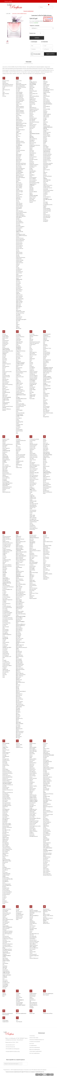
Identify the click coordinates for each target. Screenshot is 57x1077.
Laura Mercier (5, 580)
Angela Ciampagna (20, 214)
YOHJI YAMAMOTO (20, 1000)
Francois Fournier (33, 383)
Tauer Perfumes (5, 914)
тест (17, 1020)
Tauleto (4, 916)
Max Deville (18, 633)
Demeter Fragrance (6, 363)
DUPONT (4, 407)
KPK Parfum (45, 485)
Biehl (31, 131)
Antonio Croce (19, 242)
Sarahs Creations (47, 769)
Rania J (31, 755)
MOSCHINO (18, 722)
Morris (17, 721)
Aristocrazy (18, 276)
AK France (18, 136)
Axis (17, 323)
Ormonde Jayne (46, 570)
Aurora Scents (19, 316)
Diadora (4, 378)
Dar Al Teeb (4, 344)
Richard (31, 787)
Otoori (44, 575)
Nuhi (30, 594)
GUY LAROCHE (46, 410)
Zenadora (32, 998)
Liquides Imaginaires (6, 634)
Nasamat (31, 540)
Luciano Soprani (5, 664)
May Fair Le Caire (19, 638)
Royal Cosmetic (33, 823)
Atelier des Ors (19, 302)
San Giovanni (46, 756)
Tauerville (4, 915)
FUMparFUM (32, 396)
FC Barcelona (32, 344)
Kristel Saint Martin (47, 486)
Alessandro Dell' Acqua (21, 163)
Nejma (31, 551)
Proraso (4, 895)
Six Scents (45, 818)
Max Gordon (18, 634)
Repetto (31, 779)
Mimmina (18, 678)
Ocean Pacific (46, 537)
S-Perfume (45, 743)
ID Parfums (18, 444)
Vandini (31, 918)
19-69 (3, 87)
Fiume (31, 357)
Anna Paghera (19, 221)
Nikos (31, 573)
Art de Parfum (19, 287)
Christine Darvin (46, 159)
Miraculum (18, 681)
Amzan (17, 200)
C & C (44, 80)
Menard (17, 650)
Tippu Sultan (5, 958)
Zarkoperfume (33, 994)
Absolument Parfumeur (21, 87)
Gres (44, 397)
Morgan (17, 717)
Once (44, 555)
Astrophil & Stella (19, 298)
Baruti (31, 94)
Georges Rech (46, 354)
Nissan (31, 579)
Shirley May (45, 801)
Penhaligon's (5, 819)
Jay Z (31, 461)
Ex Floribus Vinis (19, 424)
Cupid (44, 213)
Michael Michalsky (20, 664)
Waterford (45, 911)
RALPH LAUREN (33, 747)
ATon (17, 309)
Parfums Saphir (5, 796)
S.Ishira (44, 744)
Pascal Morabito (5, 809)
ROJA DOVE (32, 811)
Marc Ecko (18, 585)
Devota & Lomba (6, 375)
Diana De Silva (5, 379)
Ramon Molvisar (33, 749)
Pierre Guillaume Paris (7, 849)
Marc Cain (18, 582)
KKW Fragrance (46, 476)
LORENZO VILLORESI (6, 647)
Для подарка (46, 994)
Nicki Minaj (32, 561)
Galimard (45, 338)
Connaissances (46, 191)
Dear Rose (4, 359)
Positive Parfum (5, 875)
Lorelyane (4, 646)
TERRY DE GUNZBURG (7, 927)
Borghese (32, 155)
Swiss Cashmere (46, 871)
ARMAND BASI (19, 279)
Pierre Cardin (5, 845)
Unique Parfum (19, 915)
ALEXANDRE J (19, 171)
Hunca (3, 490)
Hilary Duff (4, 468)
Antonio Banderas (20, 240)
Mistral (17, 687)
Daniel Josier (5, 341)
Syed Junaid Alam (47, 873)
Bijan (31, 134)
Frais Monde (32, 374)
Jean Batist (32, 463)
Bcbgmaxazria (33, 98)
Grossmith (45, 400)
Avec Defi (18, 320)
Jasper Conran (33, 459)
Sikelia (44, 808)
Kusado (44, 489)
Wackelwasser (46, 909)
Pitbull (3, 857)
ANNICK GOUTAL (19, 231)
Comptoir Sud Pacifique (48, 190)
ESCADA (18, 397)
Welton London (46, 914)
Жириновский (5, 1014)
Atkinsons (18, 307)
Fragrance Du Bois (33, 371)
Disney (3, 393)
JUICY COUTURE (33, 517)
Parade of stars (5, 765)
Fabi (30, 338)
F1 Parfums (32, 334)
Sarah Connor (46, 766)
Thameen (4, 929)
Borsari (31, 160)
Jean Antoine (32, 462)
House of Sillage (5, 481)
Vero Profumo (33, 925)
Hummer (4, 489)
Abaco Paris (18, 83)
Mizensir (18, 690)
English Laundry (19, 383)
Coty (44, 200)
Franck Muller (32, 380)
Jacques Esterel (33, 445)
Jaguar (31, 450)
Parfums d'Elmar (6, 780)
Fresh (31, 390)
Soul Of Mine (46, 832)
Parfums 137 (5, 774)
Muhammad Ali (19, 728)
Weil (44, 913)
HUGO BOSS (5, 485)
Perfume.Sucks (5, 826)
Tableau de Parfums (6, 909)
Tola (3, 964)
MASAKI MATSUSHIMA (20, 616)
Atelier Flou (18, 305)
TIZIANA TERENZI (6, 960)
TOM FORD (4, 967)
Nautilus (31, 546)
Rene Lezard (32, 774)
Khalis (44, 465)
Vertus (31, 931)
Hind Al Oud (4, 471)
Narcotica (32, 539)
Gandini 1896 (46, 340)
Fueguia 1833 (32, 394)
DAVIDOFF (4, 353)
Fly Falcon (32, 366)
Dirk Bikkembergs (6, 392)
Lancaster (4, 674)
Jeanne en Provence (34, 479)
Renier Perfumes (33, 778)
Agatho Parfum (19, 124)
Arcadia (17, 267)
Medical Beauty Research (21, 647)
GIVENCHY (45, 384)
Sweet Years (46, 868)
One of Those (46, 558)
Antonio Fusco (19, 244)
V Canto (31, 909)
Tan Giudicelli (5, 910)
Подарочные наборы (47, 1013)
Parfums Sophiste (6, 797)
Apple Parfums (19, 252)
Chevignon (45, 221)
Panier (3, 757)
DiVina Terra (5, 394)
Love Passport (5, 655)
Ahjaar (17, 128)
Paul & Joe (4, 813)
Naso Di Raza (32, 541)
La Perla (4, 555)
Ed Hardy (18, 338)
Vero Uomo (32, 927)
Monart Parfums (19, 699)
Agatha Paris (19, 122)
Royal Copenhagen (34, 822)
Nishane (31, 577)
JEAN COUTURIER (33, 466)
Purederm (4, 900)
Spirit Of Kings (46, 839)
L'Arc (3, 535)
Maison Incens (19, 553)
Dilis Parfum (5, 387)
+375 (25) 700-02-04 (10, 1046)
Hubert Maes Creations (7, 483)
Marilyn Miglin (19, 601)
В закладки (34, 41)
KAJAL (44, 439)
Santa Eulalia (46, 760)
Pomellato (4, 867)
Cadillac (45, 83)
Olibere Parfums (46, 548)
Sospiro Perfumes (47, 831)
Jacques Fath (32, 446)
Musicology (18, 733)
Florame (31, 363)
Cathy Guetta (46, 116)
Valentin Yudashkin (34, 910)
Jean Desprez (32, 467)
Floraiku (31, 362)
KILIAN (44, 468)
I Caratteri (18, 439)
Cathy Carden (46, 115)
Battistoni (32, 97)
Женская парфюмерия (7, 1013)
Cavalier (45, 118)
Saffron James (46, 748)
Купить (37, 37)
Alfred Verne (18, 173)
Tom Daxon (4, 965)
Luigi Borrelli (5, 669)
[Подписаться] (25, 1063)
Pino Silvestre (5, 855)
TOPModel (4, 976)
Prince (3, 882)
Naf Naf (31, 597)
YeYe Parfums (19, 997)
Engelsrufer (18, 381)
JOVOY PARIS (32, 515)
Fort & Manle (32, 367)
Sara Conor (45, 765)
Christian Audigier (47, 149)
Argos (17, 274)
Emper (17, 379)
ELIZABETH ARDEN (20, 363)
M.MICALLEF (18, 536)
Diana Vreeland (5, 381)
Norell (31, 586)
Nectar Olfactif (33, 549)
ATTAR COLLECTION (20, 311)
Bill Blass (31, 136)
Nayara (31, 548)
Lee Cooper (4, 598)
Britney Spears (33, 200)
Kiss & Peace (46, 474)
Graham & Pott (46, 393)
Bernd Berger (32, 119)
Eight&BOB (18, 347)
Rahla (31, 744)
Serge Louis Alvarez (47, 780)
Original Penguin (46, 564)
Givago (44, 383)
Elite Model (18, 361)
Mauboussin (18, 626)
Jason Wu (32, 458)
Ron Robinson (33, 815)
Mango (17, 577)
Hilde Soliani (5, 470)
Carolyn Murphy (46, 106)
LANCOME (8, 13)
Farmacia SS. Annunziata (35, 341)
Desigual (4, 372)
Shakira (44, 795)
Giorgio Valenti (46, 379)
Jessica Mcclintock (33, 528)
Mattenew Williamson (20, 624)
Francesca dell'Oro (34, 376)
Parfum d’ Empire (6, 770)
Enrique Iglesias (19, 387)
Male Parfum (18, 572)
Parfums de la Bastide (7, 782)
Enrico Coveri (19, 384)
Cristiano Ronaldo (47, 209)
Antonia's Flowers (20, 238)
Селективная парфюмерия (35, 1051)
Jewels (31, 486)
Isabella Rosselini (19, 461)
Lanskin (4, 573)
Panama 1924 (5, 753)
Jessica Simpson (33, 483)
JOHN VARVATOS (33, 506)
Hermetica (4, 462)
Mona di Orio (18, 697)
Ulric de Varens (19, 911)
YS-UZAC (18, 1001)
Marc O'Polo (18, 589)
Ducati (3, 405)
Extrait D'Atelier (19, 429)
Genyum (45, 350)
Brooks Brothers (33, 177)
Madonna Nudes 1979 (21, 541)
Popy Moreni (5, 869)
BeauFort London (33, 101)
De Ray (3, 357)
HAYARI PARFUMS (6, 450)
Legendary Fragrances (7, 599)
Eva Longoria (19, 418)
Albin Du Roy (18, 160)
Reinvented (32, 768)
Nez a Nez (32, 558)
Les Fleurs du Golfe (6, 613)
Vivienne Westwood (34, 958)
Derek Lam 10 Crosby (7, 371)
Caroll (44, 105)
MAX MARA (18, 635)
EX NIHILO (18, 425)
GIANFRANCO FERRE (47, 368)
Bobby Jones (32, 198)
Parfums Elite (5, 788)
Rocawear (32, 804)
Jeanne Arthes (33, 477)
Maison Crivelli (19, 548)
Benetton (32, 114)
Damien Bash (5, 338)
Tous (3, 978)
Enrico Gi (18, 385)
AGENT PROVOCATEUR (21, 125)
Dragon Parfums (6, 402)
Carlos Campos (46, 100)
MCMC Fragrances (20, 644)
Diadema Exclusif (6, 376)
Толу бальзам (19, 1021)
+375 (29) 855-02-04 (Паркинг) (12, 1048)
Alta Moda (18, 180)
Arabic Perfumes (19, 262)
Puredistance (5, 902)
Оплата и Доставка (34, 1037)
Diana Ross (4, 380)
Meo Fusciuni (19, 652)
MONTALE (18, 709)
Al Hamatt (18, 143)
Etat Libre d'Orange (20, 412)
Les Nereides (5, 616)
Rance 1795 (32, 753)
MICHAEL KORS (19, 662)
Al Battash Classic (20, 141)
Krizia (44, 493)
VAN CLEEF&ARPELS (34, 915)
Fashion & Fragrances (34, 343)
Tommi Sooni (5, 969)
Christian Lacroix (46, 152)
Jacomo (31, 443)
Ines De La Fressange (20, 454)
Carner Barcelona (47, 102)
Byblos (31, 193)
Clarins (44, 173)
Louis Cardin (5, 651)
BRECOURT (32, 172)
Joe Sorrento (32, 529)
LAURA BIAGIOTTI (6, 579)
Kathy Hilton (45, 449)
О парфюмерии (33, 1045)
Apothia (17, 251)
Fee (30, 347)
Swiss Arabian (46, 869)
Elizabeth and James (20, 362)
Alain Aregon (19, 154)
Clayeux (45, 174)
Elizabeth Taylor (19, 365)
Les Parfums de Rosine (7, 617)
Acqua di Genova (19, 94)
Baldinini (31, 85)
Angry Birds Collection (21, 216)
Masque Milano (19, 617)
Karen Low (45, 443)
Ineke (17, 453)
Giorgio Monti (46, 416)
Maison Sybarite (19, 558)
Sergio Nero (45, 784)
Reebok (31, 761)
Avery (17, 322)
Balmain (31, 88)
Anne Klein (18, 229)
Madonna (18, 540)
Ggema (44, 363)
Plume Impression (6, 859)
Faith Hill (31, 339)
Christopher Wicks (47, 164)
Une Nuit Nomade (19, 914)
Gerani (44, 357)
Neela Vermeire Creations (35, 550)
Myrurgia (18, 737)
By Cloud (31, 190)
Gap (44, 343)
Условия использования (35, 1041)
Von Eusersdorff (33, 954)
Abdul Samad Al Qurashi (21, 84)
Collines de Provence (47, 185)
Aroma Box (18, 283)
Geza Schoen (46, 362)
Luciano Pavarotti (6, 662)
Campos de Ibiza (46, 92)
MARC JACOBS (19, 586)
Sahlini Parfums (46, 751)
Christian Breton (46, 150)
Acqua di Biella (19, 93)
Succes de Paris (46, 860)
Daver (3, 347)
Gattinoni (45, 344)
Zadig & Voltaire (33, 993)
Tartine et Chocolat (6, 913)
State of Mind (46, 844)
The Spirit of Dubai (6, 945)
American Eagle (19, 191)
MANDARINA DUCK (20, 576)
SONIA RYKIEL (46, 826)
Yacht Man (18, 993)
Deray (3, 368)
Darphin (4, 345)
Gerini (44, 358)
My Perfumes (19, 736)
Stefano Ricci (46, 845)
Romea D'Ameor (33, 813)
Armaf (17, 278)
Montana (18, 710)
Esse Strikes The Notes (21, 405)
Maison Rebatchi (19, 557)
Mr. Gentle (18, 726)
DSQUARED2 (5, 403)
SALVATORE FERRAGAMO (48, 755)
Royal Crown (32, 824)
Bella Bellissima (33, 107)
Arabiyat (18, 264)
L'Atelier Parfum (5, 541)
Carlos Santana (46, 101)
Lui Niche (4, 668)
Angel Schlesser (19, 213)
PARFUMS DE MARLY (6, 783)
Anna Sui (18, 223)
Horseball (4, 479)
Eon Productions (19, 389)
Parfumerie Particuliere (7, 773)
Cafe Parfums (46, 85)
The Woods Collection (7, 950)
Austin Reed (18, 318)
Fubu (31, 393)
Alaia (17, 152)
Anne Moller (18, 230)
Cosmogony (45, 198)
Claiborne (45, 172)
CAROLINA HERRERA (47, 103)
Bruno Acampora (33, 180)
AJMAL (17, 132)
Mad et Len (18, 537)
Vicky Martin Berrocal (34, 933)
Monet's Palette (19, 701)
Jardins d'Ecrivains (33, 457)
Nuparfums (32, 595)
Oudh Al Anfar (46, 577)
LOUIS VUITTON (5, 653)
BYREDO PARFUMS (34, 195)
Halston (4, 441)
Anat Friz (18, 202)
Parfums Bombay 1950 (7, 777)
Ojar (44, 542)
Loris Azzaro (5, 648)
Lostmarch (4, 650)
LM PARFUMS (5, 638)
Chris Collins (45, 147)
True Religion (5, 984)
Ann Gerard (18, 220)
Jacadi (31, 441)
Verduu (31, 924)
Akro (17, 137)
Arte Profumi (18, 291)
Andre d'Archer (19, 203)
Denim (3, 365)
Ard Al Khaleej (19, 269)
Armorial (18, 280)
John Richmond (33, 505)
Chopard (45, 145)
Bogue (31, 149)
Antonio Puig (19, 247)
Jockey (31, 499)
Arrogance (18, 285)
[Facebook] (7, 1055)
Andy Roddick (19, 207)
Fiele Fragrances (33, 352)
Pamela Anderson (6, 752)
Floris (31, 365)
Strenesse (45, 859)
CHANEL (45, 131)
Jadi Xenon (32, 449)
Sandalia (45, 757)
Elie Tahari (18, 358)
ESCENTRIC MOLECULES (21, 398)
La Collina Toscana (6, 545)
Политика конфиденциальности (37, 1039)
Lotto (3, 675)
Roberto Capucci (33, 798)
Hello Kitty (4, 454)
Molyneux (18, 696)
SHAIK (44, 792)
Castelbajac (45, 220)
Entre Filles (18, 388)
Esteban (18, 409)
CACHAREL (45, 82)
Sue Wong (45, 862)
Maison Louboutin (20, 554)
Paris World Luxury (6, 804)
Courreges (45, 202)
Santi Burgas (46, 762)
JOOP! (31, 508)
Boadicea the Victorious (35, 145)
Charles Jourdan (46, 134)
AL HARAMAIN (19, 145)
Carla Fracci (45, 98)
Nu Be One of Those (34, 593)
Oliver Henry (45, 550)
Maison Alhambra (19, 546)
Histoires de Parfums (6, 474)
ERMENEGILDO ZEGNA (21, 394)
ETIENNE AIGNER (19, 415)
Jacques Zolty (32, 448)
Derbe (3, 370)
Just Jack (31, 524)
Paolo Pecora (5, 764)
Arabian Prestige (19, 260)
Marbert (17, 581)
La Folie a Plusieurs (6, 549)
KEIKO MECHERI (46, 453)
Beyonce (31, 128)
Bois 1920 (32, 151)
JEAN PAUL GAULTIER (34, 472)
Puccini (4, 898)
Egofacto (18, 345)
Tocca (3, 962)
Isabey (17, 463)
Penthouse (4, 822)
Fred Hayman (32, 387)
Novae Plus (32, 590)
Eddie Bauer (18, 339)
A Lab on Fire (19, 80)
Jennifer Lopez (33, 526)
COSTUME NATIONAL (47, 199)
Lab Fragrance (5, 561)
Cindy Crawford (46, 169)
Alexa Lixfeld (18, 167)
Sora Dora (45, 828)
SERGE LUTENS (46, 782)
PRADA (3, 876)
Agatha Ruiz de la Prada (21, 123)
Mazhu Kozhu (19, 639)
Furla (31, 397)
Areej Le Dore (19, 272)
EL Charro (18, 352)
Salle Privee (45, 752)
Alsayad (17, 178)
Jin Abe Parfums (33, 490)
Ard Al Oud (18, 270)
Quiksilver (18, 746)
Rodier (31, 808)
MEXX (17, 657)
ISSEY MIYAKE (19, 465)
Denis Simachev (5, 366)
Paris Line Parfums (6, 802)
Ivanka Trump (19, 467)
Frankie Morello (33, 384)
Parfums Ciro (5, 778)
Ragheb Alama (33, 743)
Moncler (17, 700)
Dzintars (4, 410)
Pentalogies (5, 820)
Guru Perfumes (46, 406)
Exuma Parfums (19, 430)
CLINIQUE (45, 178)
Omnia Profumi (46, 554)
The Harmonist (5, 936)
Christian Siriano (46, 156)
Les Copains (5, 610)
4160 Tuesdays (5, 93)
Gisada (44, 380)
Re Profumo (32, 760)
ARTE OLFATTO (19, 289)
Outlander (45, 579)
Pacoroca (4, 746)
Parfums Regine (5, 795)
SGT (44, 791)
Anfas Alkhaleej (19, 211)
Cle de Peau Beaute (47, 176)
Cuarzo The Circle (47, 211)
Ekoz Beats (18, 349)
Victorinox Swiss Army (34, 941)
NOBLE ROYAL (33, 581)
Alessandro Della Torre (21, 164)
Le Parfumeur (5, 595)
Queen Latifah (19, 744)
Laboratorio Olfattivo (6, 564)
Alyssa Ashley (19, 187)
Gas (44, 415)
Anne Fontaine (19, 227)
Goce (44, 387)
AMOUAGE (18, 198)
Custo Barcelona (46, 216)
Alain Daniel (18, 155)
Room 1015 (32, 817)
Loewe (3, 641)
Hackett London (5, 439)
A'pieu (17, 82)
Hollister (4, 475)
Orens (44, 562)
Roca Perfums (33, 802)
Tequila (4, 924)
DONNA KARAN (5, 400)
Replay (31, 780)
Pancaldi (4, 755)
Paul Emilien (5, 814)
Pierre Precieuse (6, 850)
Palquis (4, 751)
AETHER (18, 118)
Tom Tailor (4, 968)
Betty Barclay (32, 125)
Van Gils (31, 916)
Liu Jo (3, 635)
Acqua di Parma (19, 97)
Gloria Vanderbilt (46, 385)
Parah (3, 766)
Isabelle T (18, 462)
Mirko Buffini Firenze (20, 682)
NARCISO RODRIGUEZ (34, 537)
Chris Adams (46, 146)
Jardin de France (33, 454)
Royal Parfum (32, 828)
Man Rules (18, 573)
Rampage (32, 752)
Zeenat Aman (32, 996)
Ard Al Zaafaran (19, 271)
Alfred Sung (18, 328)
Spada (44, 836)
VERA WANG (32, 922)
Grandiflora (45, 394)
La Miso (4, 554)
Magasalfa (18, 542)
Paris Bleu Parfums (6, 798)
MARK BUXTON (19, 607)
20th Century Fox (6, 89)
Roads (31, 793)
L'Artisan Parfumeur (6, 536)
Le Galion (4, 592)
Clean (44, 177)
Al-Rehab (18, 151)
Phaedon (4, 833)
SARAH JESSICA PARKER (48, 768)
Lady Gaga (4, 568)
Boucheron (32, 167)
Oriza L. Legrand (46, 566)
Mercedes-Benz (19, 655)
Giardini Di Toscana (47, 370)
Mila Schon (18, 672)
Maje (17, 568)
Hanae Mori (4, 445)
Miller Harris (18, 677)
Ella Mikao (18, 368)
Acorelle (17, 91)
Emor (17, 378)
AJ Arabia (18, 131)
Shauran (45, 797)
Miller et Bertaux (19, 675)
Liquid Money (5, 633)
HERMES (4, 461)
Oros (44, 571)
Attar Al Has (18, 310)
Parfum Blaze (5, 769)
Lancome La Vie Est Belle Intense (19, 13)
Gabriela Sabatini (47, 334)
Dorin (3, 401)
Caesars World (46, 84)
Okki (44, 544)
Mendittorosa (19, 651)
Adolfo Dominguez (20, 106)
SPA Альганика (46, 835)
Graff (44, 392)
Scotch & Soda (46, 774)
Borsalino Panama (33, 159)
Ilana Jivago (18, 449)
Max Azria (18, 631)
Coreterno (45, 194)
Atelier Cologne (19, 301)
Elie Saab (18, 357)
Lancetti (4, 571)
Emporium (18, 380)
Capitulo (45, 94)
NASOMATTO (32, 542)
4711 (3, 94)
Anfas (17, 209)
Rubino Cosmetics (33, 831)
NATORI (31, 544)
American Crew (19, 190)
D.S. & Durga (5, 335)
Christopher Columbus (48, 163)
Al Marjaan (18, 147)
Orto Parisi (45, 572)
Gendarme (45, 345)
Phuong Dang (5, 842)
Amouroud (18, 199)
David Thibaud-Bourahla (7, 350)
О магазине (32, 1035)
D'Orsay (4, 334)
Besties (31, 123)
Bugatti (31, 202)
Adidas (17, 105)
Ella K (17, 366)
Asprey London (19, 294)
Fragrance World (33, 372)
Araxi (17, 266)
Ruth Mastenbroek (34, 836)
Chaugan (45, 138)
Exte (17, 433)
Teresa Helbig (5, 925)
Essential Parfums (20, 406)
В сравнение (44, 41)
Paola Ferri (4, 761)
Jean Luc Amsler (33, 470)
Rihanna (31, 791)
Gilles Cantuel (46, 372)
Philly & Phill (5, 840)
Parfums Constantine (7, 779)
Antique (17, 236)
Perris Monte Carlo (6, 829)
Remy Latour (32, 770)
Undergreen (18, 913)
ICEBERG (18, 441)
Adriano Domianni (20, 110)
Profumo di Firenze (6, 893)
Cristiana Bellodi (46, 208)
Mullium (17, 730)
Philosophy (4, 841)
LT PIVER (4, 660)
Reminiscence (33, 769)
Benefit (31, 113)
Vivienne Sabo (33, 951)
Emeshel (18, 374)
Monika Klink (18, 702)
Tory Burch (4, 977)
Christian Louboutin (47, 154)
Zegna (31, 997)
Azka (17, 325)
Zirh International (33, 1003)
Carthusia (45, 111)
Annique (18, 233)
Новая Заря (32, 1013)
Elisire (17, 359)
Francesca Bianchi (33, 375)
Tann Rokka (5, 911)
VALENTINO (32, 913)
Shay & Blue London (47, 800)
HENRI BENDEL (5, 457)
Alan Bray (18, 158)
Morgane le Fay (19, 718)
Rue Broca (32, 833)
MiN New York (19, 679)
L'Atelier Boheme (6, 537)
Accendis (18, 89)
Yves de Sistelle (19, 1002)
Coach (44, 182)
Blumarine (32, 143)
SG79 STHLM (46, 789)
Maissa (17, 563)
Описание (28, 61)
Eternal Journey (19, 414)
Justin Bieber (32, 525)
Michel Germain (19, 665)
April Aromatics (19, 253)
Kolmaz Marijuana (47, 479)
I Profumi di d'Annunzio (21, 440)
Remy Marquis (33, 771)
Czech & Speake (46, 217)
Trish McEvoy (5, 981)
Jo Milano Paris (33, 497)
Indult (17, 452)
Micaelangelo (19, 659)
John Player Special (34, 503)
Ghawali (45, 365)
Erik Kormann (19, 392)
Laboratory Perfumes (7, 566)
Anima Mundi (19, 217)
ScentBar (45, 771)
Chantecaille (46, 133)
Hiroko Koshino (5, 472)
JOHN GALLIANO (33, 501)
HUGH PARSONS (5, 484)
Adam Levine (19, 103)
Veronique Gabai (33, 928)
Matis (17, 622)
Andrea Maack (19, 204)
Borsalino (32, 158)
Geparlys (45, 356)
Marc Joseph (18, 588)
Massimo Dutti (19, 619)
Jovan (31, 514)
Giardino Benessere (47, 371)
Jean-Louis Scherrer (34, 475)
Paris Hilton (4, 801)
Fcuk (30, 345)
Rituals (31, 792)
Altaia (17, 181)
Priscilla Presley (5, 888)
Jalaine (31, 452)
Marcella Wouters (20, 593)
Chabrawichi (45, 129)
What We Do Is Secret (48, 918)
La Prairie (4, 557)
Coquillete (45, 193)
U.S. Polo (18, 909)
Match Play (18, 620)
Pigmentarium (5, 853)
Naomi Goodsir (33, 536)
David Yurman (5, 352)
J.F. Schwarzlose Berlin (34, 439)
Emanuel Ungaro (19, 372)
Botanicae (32, 163)
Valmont (31, 914)
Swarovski (45, 866)
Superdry (45, 863)
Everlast (17, 420)
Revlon (31, 784)
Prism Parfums (5, 889)
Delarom (4, 361)
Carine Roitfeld (46, 96)
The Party (4, 940)
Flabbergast (32, 358)
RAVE (31, 757)
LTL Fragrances (5, 661)
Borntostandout (33, 156)
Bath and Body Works (34, 96)
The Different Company (7, 931)
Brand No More (33, 171)
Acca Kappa (18, 88)
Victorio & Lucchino (34, 942)
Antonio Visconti (19, 248)
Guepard (45, 402)
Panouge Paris (5, 759)
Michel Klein (18, 666)
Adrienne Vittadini (20, 111)
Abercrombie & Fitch (20, 85)
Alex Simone (18, 165)
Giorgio (44, 375)
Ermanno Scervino (20, 393)
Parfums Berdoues (6, 775)
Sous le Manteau (46, 833)
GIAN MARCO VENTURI (48, 367)
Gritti (44, 398)
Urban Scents (19, 918)
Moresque (18, 715)
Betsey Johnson (33, 124)
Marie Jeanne (19, 599)
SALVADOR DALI (46, 753)
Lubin (3, 677)
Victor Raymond (33, 937)
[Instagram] (10, 1055)
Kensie (44, 458)
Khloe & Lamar (46, 466)
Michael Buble (19, 660)
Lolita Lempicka (5, 642)
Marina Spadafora (20, 606)
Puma (3, 899)
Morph (17, 719)
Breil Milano (32, 174)
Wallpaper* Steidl (47, 910)
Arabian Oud (18, 258)
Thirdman (4, 954)
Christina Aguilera (47, 158)
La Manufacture (5, 551)
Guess (44, 405)
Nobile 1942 (32, 580)
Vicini (31, 932)
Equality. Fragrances (20, 390)
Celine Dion (45, 122)
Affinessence (19, 119)
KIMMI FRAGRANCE (47, 472)
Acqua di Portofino (20, 98)
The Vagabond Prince (7, 949)
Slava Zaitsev (46, 819)
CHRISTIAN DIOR (46, 151)
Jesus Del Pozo (33, 484)
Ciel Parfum (45, 165)
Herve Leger (5, 467)
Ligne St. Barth (5, 626)
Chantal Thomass (47, 132)
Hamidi (3, 443)
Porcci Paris (5, 872)
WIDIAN (44, 920)
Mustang (18, 735)
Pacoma (4, 744)
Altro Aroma (18, 182)
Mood (17, 713)
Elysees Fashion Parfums (21, 371)
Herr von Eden (5, 465)
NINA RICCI (32, 575)
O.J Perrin (45, 535)
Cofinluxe (45, 184)
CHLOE (44, 142)
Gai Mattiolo (45, 335)
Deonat (4, 367)
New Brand (32, 554)
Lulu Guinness (5, 672)
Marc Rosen (18, 590)
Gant (44, 341)
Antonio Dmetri (19, 243)
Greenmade (45, 396)
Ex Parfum (18, 427)
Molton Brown (19, 695)
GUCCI (44, 401)
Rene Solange (33, 775)
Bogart (31, 147)
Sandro (44, 759)
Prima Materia (5, 881)
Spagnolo (45, 837)
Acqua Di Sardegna (20, 100)
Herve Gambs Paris (6, 466)
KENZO (44, 459)
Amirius (17, 193)
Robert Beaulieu (33, 795)
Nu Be (31, 592)
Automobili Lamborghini (21, 319)
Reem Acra (32, 764)
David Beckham (5, 348)
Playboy (4, 858)
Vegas (31, 919)
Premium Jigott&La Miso (7, 878)
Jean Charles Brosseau (34, 465)
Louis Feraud (5, 652)
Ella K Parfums (19, 367)
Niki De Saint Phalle (34, 572)
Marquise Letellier (20, 611)
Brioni (31, 176)
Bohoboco (32, 150)
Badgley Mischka (33, 82)
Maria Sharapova (19, 595)
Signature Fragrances (48, 806)
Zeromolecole (32, 1000)
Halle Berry (4, 440)
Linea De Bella (5, 630)
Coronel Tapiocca (47, 196)
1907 (3, 88)
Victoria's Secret (33, 940)
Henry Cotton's (5, 458)
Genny (44, 347)
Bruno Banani (32, 181)
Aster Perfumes (19, 296)
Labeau (4, 562)
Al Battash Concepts (20, 142)
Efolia (17, 344)
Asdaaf (17, 292)
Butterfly (31, 187)
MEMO (17, 648)
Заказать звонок (8, 1)
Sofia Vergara (46, 823)
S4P (44, 747)
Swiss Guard (45, 872)
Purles (3, 903)
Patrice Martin (5, 810)
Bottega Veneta (33, 165)
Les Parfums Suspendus (7, 619)
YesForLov (18, 996)
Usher (17, 919)
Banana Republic (33, 91)
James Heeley (32, 453)
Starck (44, 841)
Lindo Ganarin (5, 629)
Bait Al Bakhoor (33, 83)
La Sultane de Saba (6, 559)
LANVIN (4, 575)
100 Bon (4, 82)
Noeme (31, 582)
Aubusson (18, 315)
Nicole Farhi (32, 567)
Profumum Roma (6, 894)
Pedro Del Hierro (5, 818)
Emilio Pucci (18, 375)
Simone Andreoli (46, 810)
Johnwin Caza (32, 507)
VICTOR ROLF (32, 938)
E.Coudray (18, 334)
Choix (44, 143)
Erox (17, 396)
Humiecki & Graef (6, 488)
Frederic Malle (33, 389)
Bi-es (31, 129)
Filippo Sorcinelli (33, 354)
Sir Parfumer (46, 815)
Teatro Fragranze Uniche (7, 919)
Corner (44, 195)
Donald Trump (5, 398)
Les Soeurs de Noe (6, 622)
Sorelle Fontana (46, 829)
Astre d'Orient (19, 297)
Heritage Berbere (6, 459)
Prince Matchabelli (6, 884)
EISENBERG (18, 348)
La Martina (4, 553)
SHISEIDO (45, 802)
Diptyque (4, 390)
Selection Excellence (47, 777)
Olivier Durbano (46, 551)
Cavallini (45, 119)
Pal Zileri (4, 748)
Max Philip (18, 637)
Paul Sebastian (5, 815)
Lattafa (4, 576)
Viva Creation (32, 949)
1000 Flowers (5, 83)
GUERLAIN (45, 403)
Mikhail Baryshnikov (20, 669)
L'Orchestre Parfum (6, 544)
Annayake (18, 225)
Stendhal (45, 849)
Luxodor (4, 673)
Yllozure (17, 998)
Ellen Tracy (18, 370)
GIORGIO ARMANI (47, 376)
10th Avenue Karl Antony (7, 84)
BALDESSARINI (33, 84)
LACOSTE (4, 567)
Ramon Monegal (33, 751)
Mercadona (18, 653)
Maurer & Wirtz (19, 628)
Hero (3, 463)
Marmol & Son (19, 608)
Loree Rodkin (5, 644)
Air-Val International (20, 129)
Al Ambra (18, 138)
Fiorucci (31, 356)
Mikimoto (18, 670)
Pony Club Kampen (6, 868)
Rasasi (31, 756)
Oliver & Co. (45, 549)
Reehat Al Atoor (33, 762)
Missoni (17, 686)
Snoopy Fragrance (47, 822)
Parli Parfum (5, 806)
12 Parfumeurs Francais (7, 85)
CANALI (44, 93)
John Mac (32, 502)
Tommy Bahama (5, 971)
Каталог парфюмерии (28, 11)
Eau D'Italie (18, 335)
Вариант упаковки (34, 25)
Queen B (18, 743)
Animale (17, 218)
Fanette (31, 340)
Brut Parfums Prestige (34, 182)
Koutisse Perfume (47, 484)
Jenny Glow (32, 480)
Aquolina (18, 256)
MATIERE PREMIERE (20, 621)
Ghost (44, 366)
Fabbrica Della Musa (34, 335)
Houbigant (4, 480)
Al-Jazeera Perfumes (20, 150)
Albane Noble (19, 159)
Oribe (44, 563)
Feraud (31, 349)
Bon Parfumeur (33, 152)
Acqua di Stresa (19, 101)
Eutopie (17, 416)
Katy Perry (45, 450)
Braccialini (32, 199)
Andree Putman (19, 205)
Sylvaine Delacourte (47, 875)
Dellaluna (4, 362)
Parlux (3, 808)
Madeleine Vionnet (20, 539)
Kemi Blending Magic (47, 454)
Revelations (32, 782)
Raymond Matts (33, 759)
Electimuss (18, 354)
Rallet (31, 746)
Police (3, 866)
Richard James (33, 788)
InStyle (17, 459)
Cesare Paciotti (46, 125)
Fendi (31, 348)
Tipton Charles (5, 959)
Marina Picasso (19, 604)
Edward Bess (19, 343)
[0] (47, 5)
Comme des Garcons (47, 187)
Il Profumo (18, 446)
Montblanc (18, 712)
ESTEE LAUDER (19, 410)
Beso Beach (32, 120)
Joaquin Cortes (33, 498)
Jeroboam (32, 481)
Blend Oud (32, 141)
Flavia (31, 359)
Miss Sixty (18, 684)
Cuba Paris (45, 212)
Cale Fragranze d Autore (48, 89)
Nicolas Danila (33, 566)
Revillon (31, 783)
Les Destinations (6, 611)
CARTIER (45, 113)
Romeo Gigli (32, 814)
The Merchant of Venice (7, 938)
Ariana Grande (19, 275)
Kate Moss (45, 446)
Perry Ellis (4, 831)
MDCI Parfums (19, 646)
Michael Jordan (19, 661)
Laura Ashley (5, 577)
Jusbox (31, 523)
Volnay (31, 953)
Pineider (4, 854)
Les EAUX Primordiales (7, 612)
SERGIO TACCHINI (47, 786)
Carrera (44, 110)
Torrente (4, 987)
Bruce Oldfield (33, 178)
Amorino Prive (19, 196)
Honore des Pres (6, 477)
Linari (3, 628)
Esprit (17, 402)
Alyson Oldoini (19, 186)
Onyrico (44, 561)
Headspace (4, 452)
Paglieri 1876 (5, 747)
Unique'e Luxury (19, 916)
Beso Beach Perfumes (34, 122)
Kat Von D (45, 445)
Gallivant (45, 339)
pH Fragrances (5, 832)
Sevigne (45, 787)
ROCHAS (31, 806)
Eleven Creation (19, 356)
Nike (30, 571)
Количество (32, 33)
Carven (44, 218)
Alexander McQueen (20, 168)
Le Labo (4, 593)
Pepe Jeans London (6, 823)
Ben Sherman (32, 111)
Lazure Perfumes (6, 585)
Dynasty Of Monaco (6, 409)
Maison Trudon (19, 562)
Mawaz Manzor (19, 629)
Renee (31, 777)
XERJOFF (4, 994)
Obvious (45, 536)
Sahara (44, 749)
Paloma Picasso (5, 749)
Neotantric (32, 553)
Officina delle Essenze (48, 541)
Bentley (31, 115)
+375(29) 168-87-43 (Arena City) (13, 1051)
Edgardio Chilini (19, 341)
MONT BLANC (19, 706)
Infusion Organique (20, 455)
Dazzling (4, 354)
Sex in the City (46, 788)
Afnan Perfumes (19, 120)
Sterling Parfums (46, 857)
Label (3, 563)
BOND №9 (32, 154)
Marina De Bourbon (20, 602)
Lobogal (4, 639)
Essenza (18, 407)
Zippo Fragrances (33, 1002)
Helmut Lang (5, 455)
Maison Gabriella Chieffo (21, 551)
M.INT (17, 535)
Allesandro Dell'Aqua (20, 177)
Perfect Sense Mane (6, 824)
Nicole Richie (32, 570)
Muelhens (18, 727)
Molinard (18, 692)
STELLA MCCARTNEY (47, 847)
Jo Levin (31, 494)
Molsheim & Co (19, 693)
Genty (44, 349)
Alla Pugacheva (19, 176)
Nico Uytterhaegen (34, 562)
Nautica (31, 545)
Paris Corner (5, 800)
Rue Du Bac (32, 835)
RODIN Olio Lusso (33, 809)
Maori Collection (19, 579)
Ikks (17, 445)
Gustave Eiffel (46, 407)
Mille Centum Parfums (20, 674)
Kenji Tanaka (46, 455)
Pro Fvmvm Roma (6, 890)
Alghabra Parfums (20, 174)
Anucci (17, 249)
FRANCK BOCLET (33, 379)
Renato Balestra (33, 773)
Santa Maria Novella (47, 761)
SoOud (44, 827)
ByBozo (31, 194)
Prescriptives (5, 880)
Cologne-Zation (46, 186)
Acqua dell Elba (19, 92)
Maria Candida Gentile (21, 594)
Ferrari (31, 350)
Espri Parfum (19, 401)
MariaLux (18, 598)
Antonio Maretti (19, 245)
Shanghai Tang (46, 796)
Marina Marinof (19, 603)
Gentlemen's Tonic (47, 348)
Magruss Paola (19, 545)
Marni (17, 610)
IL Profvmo (18, 448)
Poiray (3, 863)
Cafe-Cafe (45, 87)
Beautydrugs (32, 103)
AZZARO (18, 327)
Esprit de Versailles (20, 403)
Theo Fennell (5, 951)
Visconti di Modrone (34, 947)
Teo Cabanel (5, 923)
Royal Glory (32, 827)
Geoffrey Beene (46, 352)
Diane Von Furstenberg (7, 384)
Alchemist (18, 162)
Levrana (4, 625)
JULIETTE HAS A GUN (34, 520)
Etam (17, 411)
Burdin (31, 186)
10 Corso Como (5, 80)
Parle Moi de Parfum (6, 805)
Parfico (4, 768)
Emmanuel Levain (20, 376)
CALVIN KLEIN (46, 91)
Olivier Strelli (45, 553)
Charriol (45, 137)
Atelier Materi (19, 306)
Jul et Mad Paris (33, 519)
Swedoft (45, 867)
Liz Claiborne (5, 637)
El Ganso (18, 353)
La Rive (4, 558)
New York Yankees (34, 555)
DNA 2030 (4, 396)
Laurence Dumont (6, 581)
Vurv (30, 956)
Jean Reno (32, 474)
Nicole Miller (32, 568)
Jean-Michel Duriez (34, 476)
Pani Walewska (5, 756)
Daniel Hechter (5, 340)
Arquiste (18, 284)
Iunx (17, 466)
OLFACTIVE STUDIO (47, 545)
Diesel (3, 385)
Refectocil (32, 765)
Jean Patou (32, 471)
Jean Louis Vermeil (33, 468)
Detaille (4, 374)
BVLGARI (31, 189)
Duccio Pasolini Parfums (7, 406)
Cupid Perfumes (46, 214)
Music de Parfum (19, 732)
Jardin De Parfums (33, 455)
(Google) (22, 1071)
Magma (17, 544)
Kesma (44, 463)
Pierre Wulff (5, 851)
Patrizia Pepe (5, 811)
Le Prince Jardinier (6, 597)
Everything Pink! (19, 421)
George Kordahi (46, 353)
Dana (3, 339)
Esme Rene (18, 400)
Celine (44, 120)
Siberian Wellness (47, 804)
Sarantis (45, 770)
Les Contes (4, 608)
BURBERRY (32, 185)
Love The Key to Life (6, 656)
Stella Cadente (46, 846)
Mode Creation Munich (21, 691)
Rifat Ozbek (32, 789)
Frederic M (32, 388)
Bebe (31, 105)
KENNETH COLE (46, 457)
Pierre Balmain (5, 844)
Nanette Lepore (33, 535)
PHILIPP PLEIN (5, 837)
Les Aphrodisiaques (6, 606)
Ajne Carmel (18, 133)
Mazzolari (18, 641)
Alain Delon (18, 156)
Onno (44, 559)
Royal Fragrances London (35, 826)
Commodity (45, 189)
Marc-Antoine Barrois (20, 592)
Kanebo (45, 440)
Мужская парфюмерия (21, 1013)
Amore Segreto (19, 194)
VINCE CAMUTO (33, 946)
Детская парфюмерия (48, 993)
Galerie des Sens (46, 336)
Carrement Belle (46, 109)
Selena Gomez (46, 778)
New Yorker (32, 557)
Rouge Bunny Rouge (34, 820)
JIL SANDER (32, 488)
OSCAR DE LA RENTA (47, 573)
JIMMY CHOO (32, 489)
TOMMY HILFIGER (6, 972)
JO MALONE (32, 496)
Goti (44, 390)
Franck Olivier (32, 381)
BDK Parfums (32, 100)
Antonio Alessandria (20, 239)
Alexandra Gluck (19, 169)
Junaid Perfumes (33, 521)
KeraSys (45, 461)
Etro (17, 432)
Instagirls (18, 458)
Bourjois (31, 169)
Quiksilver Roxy (19, 747)
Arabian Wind (19, 261)
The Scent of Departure (7, 943)
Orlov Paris (45, 568)
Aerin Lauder (18, 115)
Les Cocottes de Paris (7, 607)
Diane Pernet (5, 383)
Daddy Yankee (5, 336)
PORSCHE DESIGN (6, 873)
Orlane (44, 567)
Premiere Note (5, 877)
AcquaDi (18, 102)
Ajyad (17, 134)
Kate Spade (45, 448)
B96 (30, 80)
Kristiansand (46, 488)
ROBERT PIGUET (33, 797)
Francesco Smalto (33, 378)
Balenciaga (32, 87)
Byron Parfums (33, 196)
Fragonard (32, 370)
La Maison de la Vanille (7, 550)
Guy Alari (45, 409)
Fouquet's (32, 368)
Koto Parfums (46, 483)
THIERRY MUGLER (6, 953)
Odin (44, 539)
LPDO (3, 657)
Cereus (44, 123)
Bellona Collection (33, 110)
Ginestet (45, 374)
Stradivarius (45, 858)
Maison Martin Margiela (21, 555)
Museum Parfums (20, 731)
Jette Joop (32, 485)
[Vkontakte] (4, 1055)
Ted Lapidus (5, 920)
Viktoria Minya (33, 943)
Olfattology (45, 546)
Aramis (17, 265)
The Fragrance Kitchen (7, 932)
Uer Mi (17, 910)
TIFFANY (4, 956)
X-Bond (4, 993)
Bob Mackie (32, 146)
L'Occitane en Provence (7, 542)
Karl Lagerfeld (46, 444)
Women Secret (46, 923)
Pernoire (4, 828)
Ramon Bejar (32, 748)
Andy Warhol (19, 208)
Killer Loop (45, 470)
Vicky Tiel (32, 934)
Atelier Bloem (19, 300)
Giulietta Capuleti (47, 381)
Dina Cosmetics (5, 389)
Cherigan (45, 141)
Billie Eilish (32, 137)
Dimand (4, 388)
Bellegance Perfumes (34, 109)
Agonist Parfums (19, 127)
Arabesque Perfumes (20, 257)
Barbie (31, 92)
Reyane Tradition (33, 786)
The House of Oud (6, 937)
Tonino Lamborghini (6, 975)
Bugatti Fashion (33, 184)
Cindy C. (45, 168)
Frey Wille (32, 392)
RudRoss (31, 832)
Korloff (44, 480)
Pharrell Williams (6, 835)
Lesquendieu (5, 624)
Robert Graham (33, 796)
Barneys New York (33, 93)
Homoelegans (5, 476)
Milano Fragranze (19, 673)
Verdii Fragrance (33, 923)
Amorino (18, 195)
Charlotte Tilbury (46, 136)
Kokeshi (45, 477)
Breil (30, 173)
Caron (44, 107)
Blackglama (32, 140)
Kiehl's (44, 467)
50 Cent (4, 96)
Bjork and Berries (33, 138)
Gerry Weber (46, 361)
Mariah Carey (19, 597)
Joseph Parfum (33, 511)
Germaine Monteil (47, 359)
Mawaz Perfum (19, 630)
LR (3, 659)
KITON (44, 475)
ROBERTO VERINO (33, 801)
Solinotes (45, 824)
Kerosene (45, 462)
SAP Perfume (46, 764)
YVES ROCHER (19, 1003)
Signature (45, 805)
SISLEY (44, 817)
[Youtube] (13, 1055)
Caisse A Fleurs (46, 88)
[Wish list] (44, 5)
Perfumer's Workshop (7, 827)
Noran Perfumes (33, 585)
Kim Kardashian (46, 471)
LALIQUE (4, 570)
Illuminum (18, 450)
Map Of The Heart (20, 580)
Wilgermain (45, 922)
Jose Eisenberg (33, 510)
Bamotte (31, 89)
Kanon (44, 441)
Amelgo (17, 189)
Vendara (31, 920)
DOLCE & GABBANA (6, 397)
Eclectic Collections (20, 336)
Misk (17, 683)
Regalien (31, 766)
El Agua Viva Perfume (20, 350)
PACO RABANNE (5, 743)
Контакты (32, 1043)
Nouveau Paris (33, 589)
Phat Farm (4, 836)
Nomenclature (33, 584)
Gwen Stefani (46, 411)
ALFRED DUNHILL (19, 172)
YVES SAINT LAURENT (20, 1005)
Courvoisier (45, 203)
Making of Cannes (20, 571)
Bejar (31, 106)
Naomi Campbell (33, 598)
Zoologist (32, 1007)
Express (17, 428)
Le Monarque (5, 594)
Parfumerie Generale (7, 771)
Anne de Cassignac (20, 226)
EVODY (17, 423)
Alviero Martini (19, 185)
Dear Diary (4, 358)
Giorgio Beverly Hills (47, 378)
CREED (44, 207)
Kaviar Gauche (46, 452)
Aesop (17, 116)
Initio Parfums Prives (20, 457)
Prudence (4, 897)
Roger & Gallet (33, 810)
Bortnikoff (32, 162)
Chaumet (45, 140)
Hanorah (4, 446)
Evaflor (17, 419)
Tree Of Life (4, 980)
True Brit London (6, 982)
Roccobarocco (33, 805)
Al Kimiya (18, 146)
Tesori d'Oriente (5, 928)
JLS (30, 493)
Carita (44, 97)
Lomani (4, 643)
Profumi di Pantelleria (7, 891)
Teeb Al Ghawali (5, 922)
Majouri (17, 570)
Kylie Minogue (46, 490)
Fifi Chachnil (32, 353)
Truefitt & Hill (5, 985)
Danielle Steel (5, 343)
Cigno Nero (45, 167)
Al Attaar (18, 140)
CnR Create (45, 181)
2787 (3, 92)
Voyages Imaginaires (34, 955)
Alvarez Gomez (19, 184)
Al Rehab (18, 149)
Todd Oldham (5, 963)
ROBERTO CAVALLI (34, 800)
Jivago (31, 492)
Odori (44, 540)
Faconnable (32, 398)
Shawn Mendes (46, 798)
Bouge (31, 168)
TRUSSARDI (4, 986)
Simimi (44, 809)
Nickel (31, 559)
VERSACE (32, 929)
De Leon (4, 356)
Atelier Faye (18, 303)
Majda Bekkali (19, 567)
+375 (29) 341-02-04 (10, 1044)
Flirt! (30, 361)
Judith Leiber (32, 516)
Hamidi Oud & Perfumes (7, 444)
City (44, 171)
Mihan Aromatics (19, 668)
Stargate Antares (47, 842)
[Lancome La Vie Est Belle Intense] (7, 41)
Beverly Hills (32, 127)
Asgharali (18, 293)
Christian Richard (47, 155)
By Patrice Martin (33, 191)
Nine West (32, 576)
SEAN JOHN (45, 775)
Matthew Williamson (20, 625)
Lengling (4, 601)
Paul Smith (4, 817)
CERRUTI (45, 124)
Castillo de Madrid (47, 114)
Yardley (17, 994)
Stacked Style (46, 840)
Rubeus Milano (33, 829)
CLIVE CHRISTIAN (46, 180)
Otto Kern (45, 576)
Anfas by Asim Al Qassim (21, 212)
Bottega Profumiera (34, 164)
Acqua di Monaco (19, 96)
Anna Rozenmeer (19, 222)
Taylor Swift (4, 918)
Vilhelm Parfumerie (34, 945)
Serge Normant (46, 783)
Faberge (31, 336)
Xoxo (3, 996)
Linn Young (4, 631)
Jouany (31, 512)
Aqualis (17, 254)
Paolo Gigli (4, 762)
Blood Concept (33, 142)
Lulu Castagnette (6, 670)
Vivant (31, 950)
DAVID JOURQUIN (6, 349)
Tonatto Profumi (5, 973)
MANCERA (18, 575)
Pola (3, 864)
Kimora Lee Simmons (47, 492)
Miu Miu (17, 688)
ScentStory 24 (46, 773)
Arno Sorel (18, 282)
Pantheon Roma (5, 760)
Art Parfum (18, 288)
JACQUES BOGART (34, 444)
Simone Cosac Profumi (48, 814)
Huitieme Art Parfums (7, 486)
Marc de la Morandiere (21, 584)
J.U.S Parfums (32, 440)
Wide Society (46, 919)
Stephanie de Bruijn (47, 853)
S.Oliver (44, 746)
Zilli (30, 1001)
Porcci (3, 871)
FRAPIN (31, 385)
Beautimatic (32, 102)
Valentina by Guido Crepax (35, 911)
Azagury (18, 324)
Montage (18, 708)
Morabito (18, 714)
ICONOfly (18, 443)
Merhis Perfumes (19, 656)
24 (3, 91)
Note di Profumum (33, 588)
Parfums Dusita (5, 787)
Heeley (3, 453)
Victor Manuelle (33, 936)
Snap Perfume (46, 820)
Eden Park (18, 340)
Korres (44, 481)
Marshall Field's (19, 612)
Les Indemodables (6, 615)
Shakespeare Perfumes (48, 793)
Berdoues (32, 116)
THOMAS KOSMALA (6, 955)
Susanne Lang (46, 864)
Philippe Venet (5, 839)
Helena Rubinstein (6, 492)
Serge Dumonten (46, 779)
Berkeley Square (33, 118)
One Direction (46, 557)
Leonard (4, 602)
